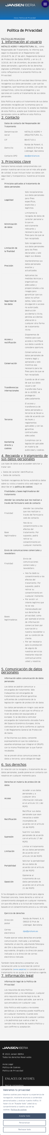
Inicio (16, 18)
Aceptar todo (24, 1116)
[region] (24, 1110)
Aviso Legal (8, 1064)
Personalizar (24, 1123)
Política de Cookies (11, 1067)
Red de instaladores (14, 1086)
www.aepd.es (20, 969)
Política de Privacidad (13, 1071)
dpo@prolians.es (31, 156)
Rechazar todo (24, 1129)
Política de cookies (19, 1110)
